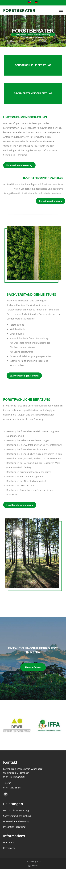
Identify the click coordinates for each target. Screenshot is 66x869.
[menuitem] (29, 2)
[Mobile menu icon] (61, 10)
